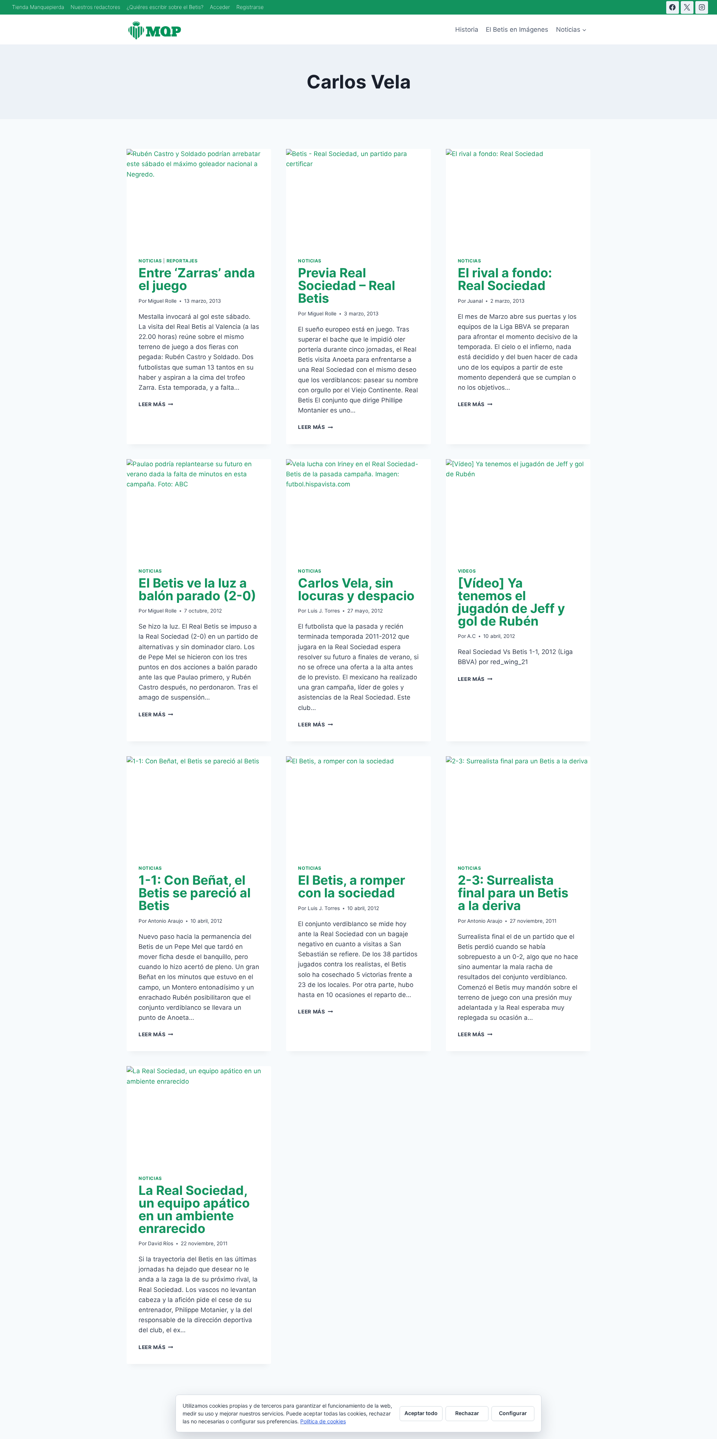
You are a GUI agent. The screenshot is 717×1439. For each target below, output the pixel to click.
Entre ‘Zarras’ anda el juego (197, 279)
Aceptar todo (421, 1413)
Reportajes (182, 261)
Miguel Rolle (162, 301)
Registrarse (250, 7)
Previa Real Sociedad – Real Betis (346, 285)
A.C (471, 636)
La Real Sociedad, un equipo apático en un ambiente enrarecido (194, 1209)
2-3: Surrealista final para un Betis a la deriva (513, 892)
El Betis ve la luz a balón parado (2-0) (197, 589)
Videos (467, 571)
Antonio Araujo (165, 921)
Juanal (475, 301)
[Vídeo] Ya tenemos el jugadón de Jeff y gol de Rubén (511, 602)
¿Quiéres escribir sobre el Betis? (165, 7)
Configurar (513, 1413)
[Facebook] (672, 7)
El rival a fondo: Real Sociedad (505, 279)
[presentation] (199, 197)
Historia (466, 29)
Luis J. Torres (324, 611)
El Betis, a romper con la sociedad (351, 886)
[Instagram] (701, 7)
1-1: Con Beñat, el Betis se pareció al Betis (195, 892)
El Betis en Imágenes (517, 29)
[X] (687, 7)
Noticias (150, 261)
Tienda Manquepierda (38, 7)
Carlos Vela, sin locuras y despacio (356, 589)
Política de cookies (323, 1421)
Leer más (156, 404)
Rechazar (467, 1413)
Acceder (220, 7)
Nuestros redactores (95, 7)
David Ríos (160, 1243)
